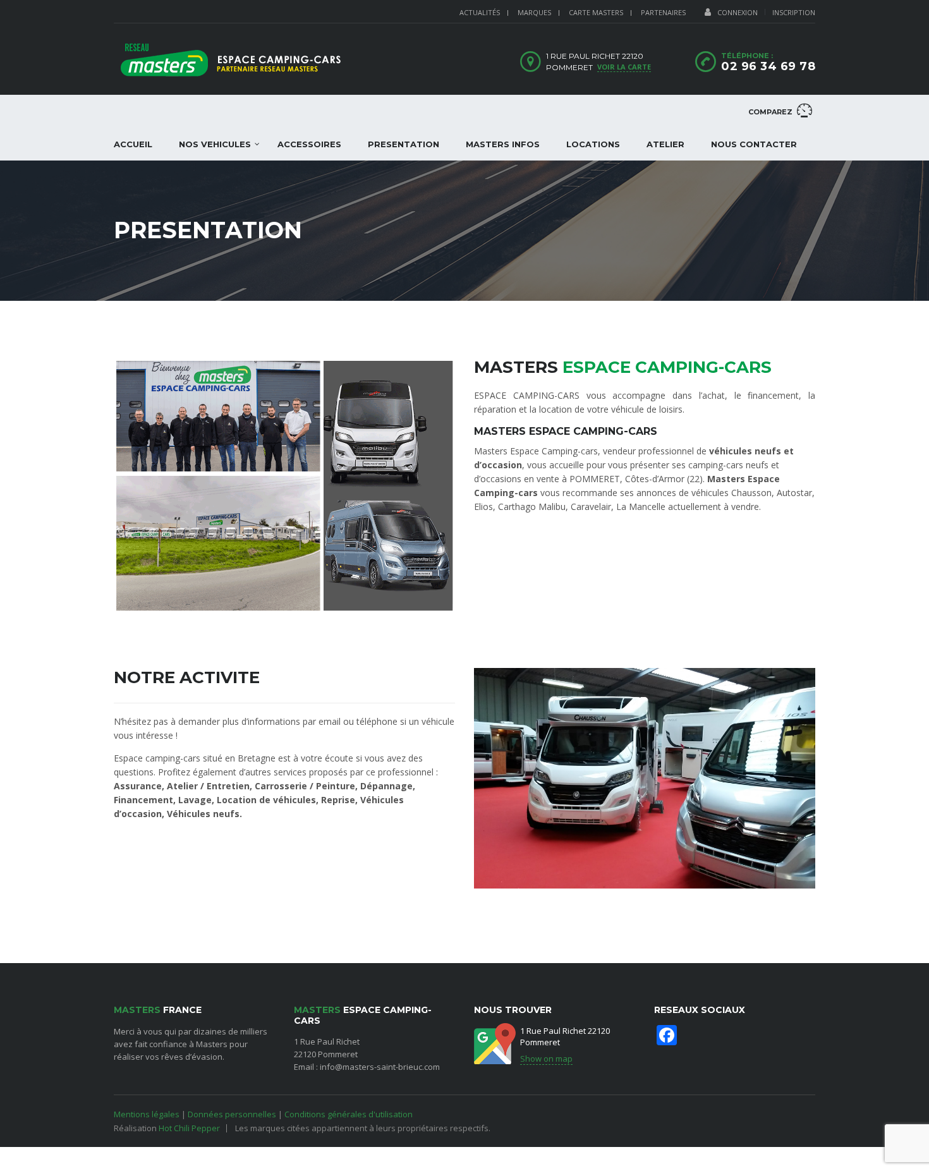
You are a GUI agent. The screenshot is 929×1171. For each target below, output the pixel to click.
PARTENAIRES (663, 12)
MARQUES (534, 12)
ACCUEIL (133, 144)
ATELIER (665, 144)
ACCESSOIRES (309, 144)
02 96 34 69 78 (768, 66)
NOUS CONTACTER (754, 144)
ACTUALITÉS (479, 12)
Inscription (793, 12)
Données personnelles (232, 1114)
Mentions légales (146, 1114)
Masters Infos (503, 144)
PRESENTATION (403, 144)
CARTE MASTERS (596, 12)
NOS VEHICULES (215, 144)
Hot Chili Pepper (189, 1128)
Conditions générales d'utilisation (348, 1114)
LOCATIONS (593, 144)
